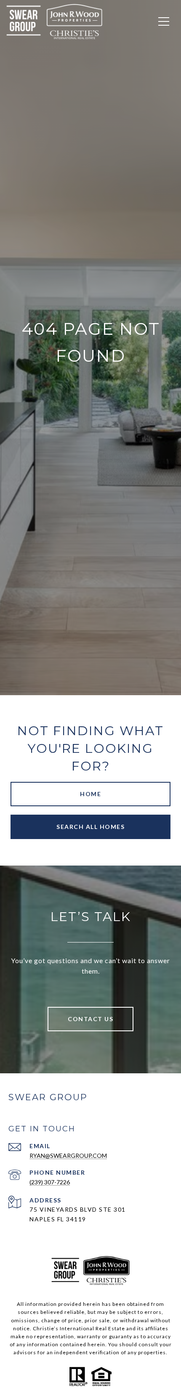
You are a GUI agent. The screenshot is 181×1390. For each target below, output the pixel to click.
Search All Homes (90, 826)
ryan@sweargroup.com (68, 1155)
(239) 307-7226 (49, 1182)
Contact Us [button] (90, 1018)
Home (90, 793)
